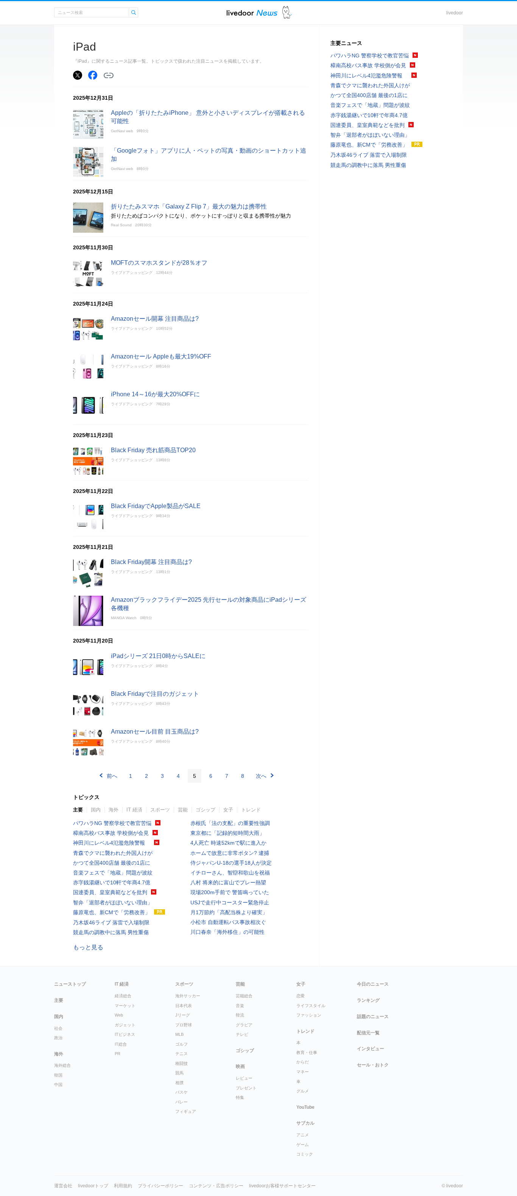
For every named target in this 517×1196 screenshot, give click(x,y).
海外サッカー (187, 996)
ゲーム (302, 1144)
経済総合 (123, 996)
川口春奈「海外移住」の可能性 (227, 932)
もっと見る (88, 947)
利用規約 (123, 1185)
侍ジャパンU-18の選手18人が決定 (231, 863)
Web (119, 1015)
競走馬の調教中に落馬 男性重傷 (111, 932)
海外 (113, 810)
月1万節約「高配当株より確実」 (229, 912)
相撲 (179, 1082)
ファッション (308, 1015)
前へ (112, 776)
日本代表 (183, 1005)
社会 (58, 1028)
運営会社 (63, 1185)
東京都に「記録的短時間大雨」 (227, 833)
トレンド (251, 810)
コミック (304, 1154)
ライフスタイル (310, 1005)
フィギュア (185, 1111)
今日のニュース (373, 984)
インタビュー (370, 1048)
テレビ (242, 1034)
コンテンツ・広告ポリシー (216, 1185)
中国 (58, 1084)
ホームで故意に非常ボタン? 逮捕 (229, 853)
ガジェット (125, 1025)
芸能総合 (244, 996)
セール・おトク (373, 1065)
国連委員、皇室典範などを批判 (110, 892)
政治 (58, 1037)
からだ (302, 1062)
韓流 (240, 1015)
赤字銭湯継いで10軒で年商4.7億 (111, 882)
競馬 (179, 1073)
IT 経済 (134, 810)
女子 (228, 810)
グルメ (302, 1091)
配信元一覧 (368, 1032)
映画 (240, 1066)
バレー (181, 1102)
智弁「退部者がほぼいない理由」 (113, 902)
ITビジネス (125, 1034)
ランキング (368, 1000)
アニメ (302, 1135)
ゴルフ (181, 1044)
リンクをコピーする (108, 75)
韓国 (58, 1075)
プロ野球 (183, 1025)
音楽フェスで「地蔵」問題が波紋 (113, 873)
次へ (261, 776)
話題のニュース (373, 1016)
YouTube (305, 1107)
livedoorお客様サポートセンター (282, 1185)
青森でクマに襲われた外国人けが (113, 853)
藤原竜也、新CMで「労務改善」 (111, 912)
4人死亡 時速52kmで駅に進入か (228, 843)
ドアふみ (287, 12)
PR (117, 1053)
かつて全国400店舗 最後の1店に (111, 863)
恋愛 (300, 996)
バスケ (181, 1092)
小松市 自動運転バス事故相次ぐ (228, 922)
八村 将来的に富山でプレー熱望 (228, 882)
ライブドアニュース (252, 12)
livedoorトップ (93, 1185)
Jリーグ (182, 1015)
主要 (78, 810)
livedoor (454, 12)
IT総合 (121, 1044)
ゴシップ (205, 810)
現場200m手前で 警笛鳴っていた (229, 892)
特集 (240, 1097)
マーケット (125, 1005)
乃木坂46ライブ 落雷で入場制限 (111, 922)
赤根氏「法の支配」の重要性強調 (230, 823)
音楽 (240, 1005)
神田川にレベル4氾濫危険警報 (111, 843)
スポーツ (160, 810)
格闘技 (181, 1063)
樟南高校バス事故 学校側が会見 (111, 833)
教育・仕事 (306, 1052)
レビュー (244, 1078)
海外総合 (62, 1065)
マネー (302, 1071)
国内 (96, 810)
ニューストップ (70, 984)
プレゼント (246, 1088)
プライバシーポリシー (160, 1185)
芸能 (183, 810)
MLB (179, 1034)
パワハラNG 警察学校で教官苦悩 (112, 823)
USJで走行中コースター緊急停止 (229, 902)
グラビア (244, 1025)
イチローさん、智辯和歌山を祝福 (230, 873)
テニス (181, 1053)
